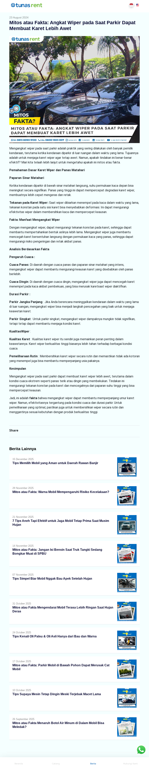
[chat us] (141, 749)
